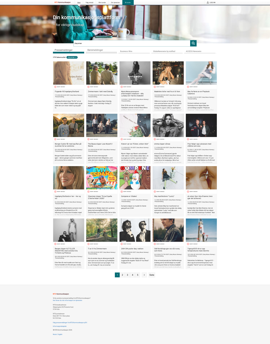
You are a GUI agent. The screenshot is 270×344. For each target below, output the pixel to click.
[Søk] (193, 43)
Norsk (55, 334)
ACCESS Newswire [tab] (193, 51)
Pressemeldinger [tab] (64, 50)
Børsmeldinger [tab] (95, 50)
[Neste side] (144, 274)
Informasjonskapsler (60, 326)
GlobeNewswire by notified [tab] (164, 51)
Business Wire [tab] (126, 51)
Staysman (71, 57)
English (60, 334)
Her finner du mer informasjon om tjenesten (67, 300)
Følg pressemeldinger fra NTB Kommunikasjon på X (70, 322)
